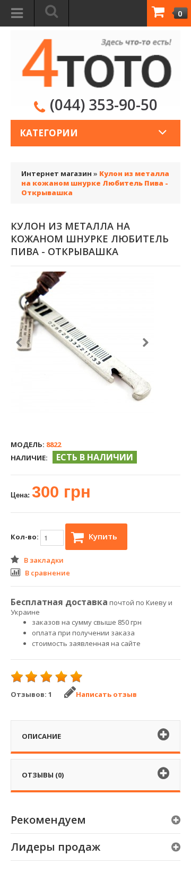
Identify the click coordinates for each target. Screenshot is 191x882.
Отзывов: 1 (31, 694)
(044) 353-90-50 (104, 104)
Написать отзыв (106, 694)
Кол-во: (25, 537)
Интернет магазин (56, 173)
